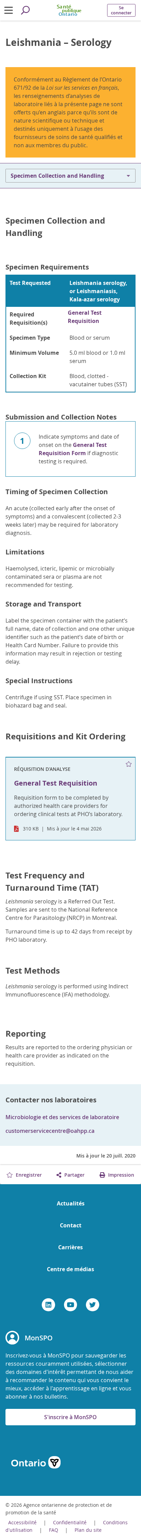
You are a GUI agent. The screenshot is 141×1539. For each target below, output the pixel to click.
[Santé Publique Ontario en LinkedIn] (48, 1304)
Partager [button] (74, 1175)
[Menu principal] (8, 10)
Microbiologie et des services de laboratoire (62, 1117)
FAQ (53, 1530)
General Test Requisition (85, 317)
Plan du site (88, 1530)
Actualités (71, 1203)
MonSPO (39, 1337)
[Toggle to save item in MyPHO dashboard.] (129, 764)
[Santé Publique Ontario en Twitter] (92, 1304)
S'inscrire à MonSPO (70, 1417)
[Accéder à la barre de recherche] (25, 10)
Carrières (70, 1247)
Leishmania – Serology (58, 42)
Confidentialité (70, 1522)
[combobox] (70, 176)
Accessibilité (22, 1522)
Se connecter (121, 10)
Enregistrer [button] (28, 1175)
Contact (70, 1225)
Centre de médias (70, 1269)
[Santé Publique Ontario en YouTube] (70, 1304)
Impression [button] (120, 1175)
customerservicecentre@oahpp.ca (49, 1131)
